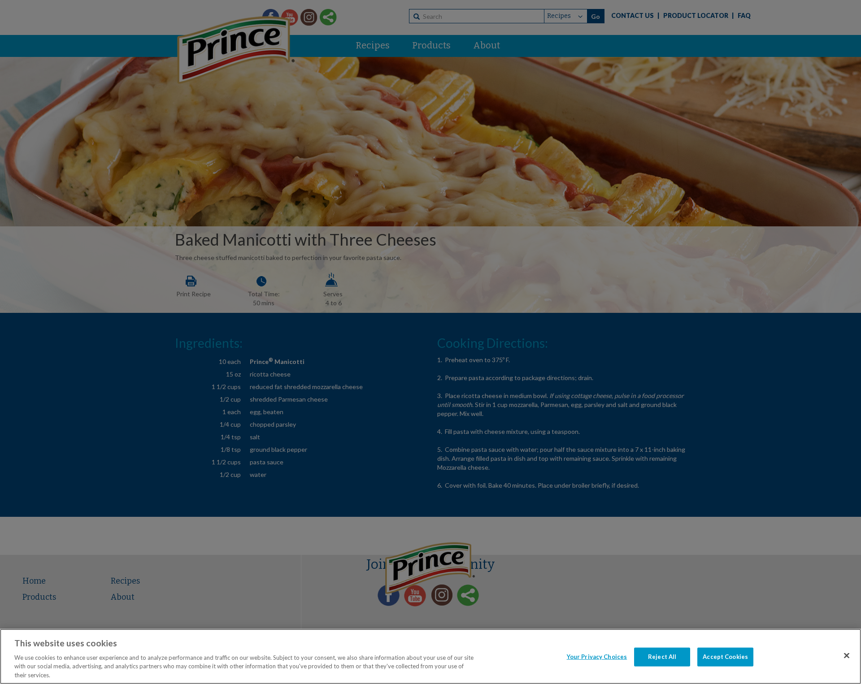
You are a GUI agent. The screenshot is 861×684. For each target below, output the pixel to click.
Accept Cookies (725, 656)
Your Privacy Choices (597, 656)
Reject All (662, 656)
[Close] (847, 656)
